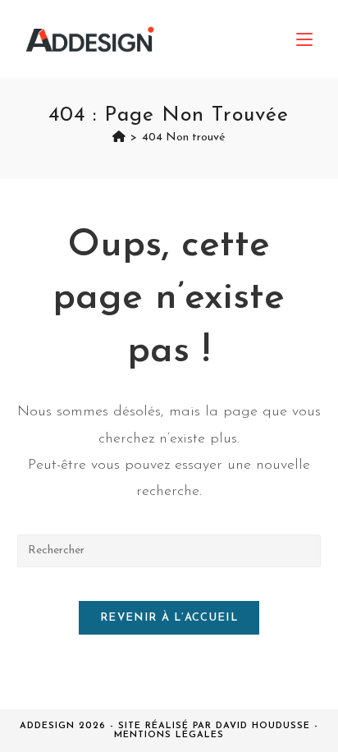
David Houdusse (263, 726)
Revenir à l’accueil (169, 617)
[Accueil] (119, 137)
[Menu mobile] (304, 39)
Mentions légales (169, 735)
